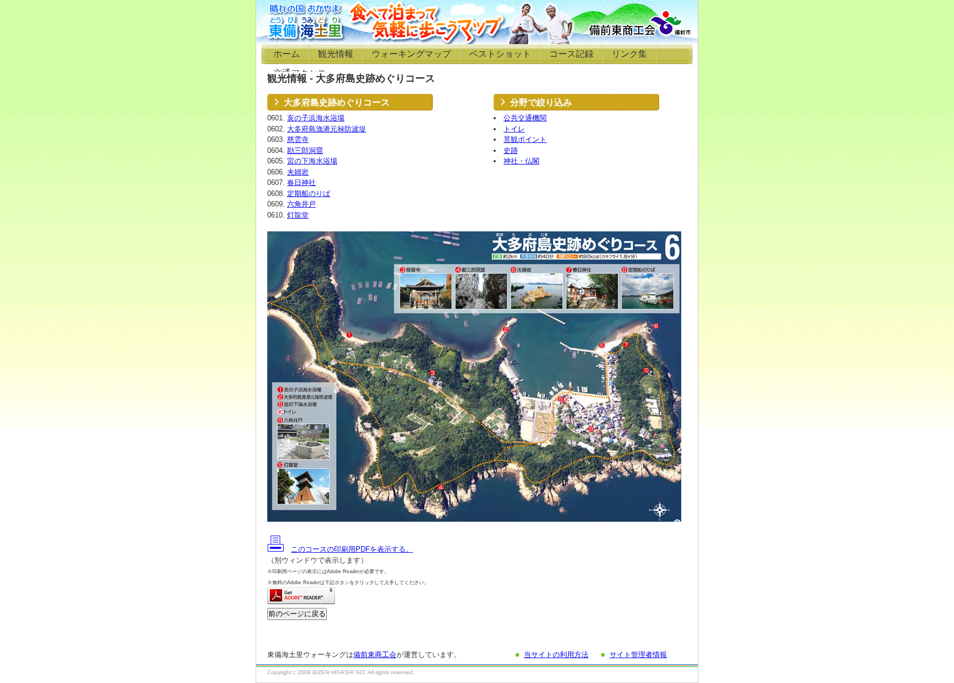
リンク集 (629, 54)
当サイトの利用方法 (556, 654)
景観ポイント (525, 139)
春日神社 (301, 182)
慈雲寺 (298, 139)
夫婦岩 (298, 172)
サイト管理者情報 (638, 654)
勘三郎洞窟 (305, 150)
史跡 (511, 150)
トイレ (514, 129)
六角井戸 (301, 204)
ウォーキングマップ (411, 54)
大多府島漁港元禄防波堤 (326, 129)
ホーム (286, 54)
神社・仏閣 (521, 161)
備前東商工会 (374, 654)
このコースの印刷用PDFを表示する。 (352, 549)
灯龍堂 (298, 215)
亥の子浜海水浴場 (315, 118)
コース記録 (571, 54)
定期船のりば (308, 193)
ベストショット (500, 54)
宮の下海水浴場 (312, 161)
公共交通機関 (525, 118)
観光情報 (335, 54)
